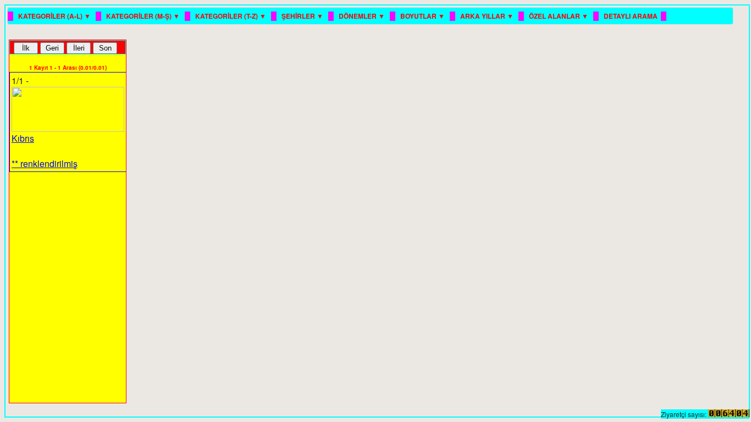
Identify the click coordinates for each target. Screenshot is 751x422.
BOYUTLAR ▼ (423, 16)
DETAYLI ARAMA (631, 16)
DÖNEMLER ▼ (362, 16)
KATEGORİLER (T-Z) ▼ (231, 16)
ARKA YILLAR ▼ (487, 16)
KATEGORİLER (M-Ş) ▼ (143, 16)
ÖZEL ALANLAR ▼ (559, 16)
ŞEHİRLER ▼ (303, 16)
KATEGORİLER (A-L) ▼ (55, 16)
